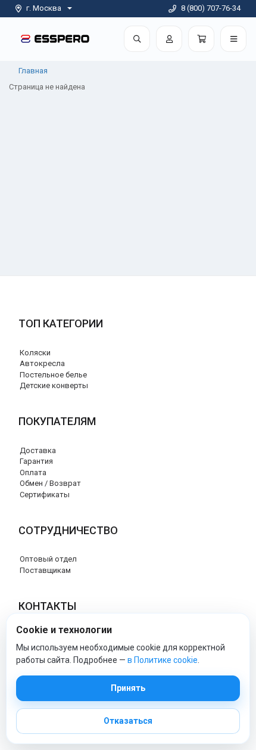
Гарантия (36, 461)
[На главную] (55, 38)
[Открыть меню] (233, 39)
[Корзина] (201, 39)
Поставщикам (45, 570)
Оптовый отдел (48, 558)
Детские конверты (54, 385)
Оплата (33, 472)
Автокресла (42, 363)
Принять (128, 688)
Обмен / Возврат (50, 483)
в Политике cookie (162, 660)
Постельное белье (53, 374)
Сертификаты (45, 494)
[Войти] (169, 39)
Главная (33, 70)
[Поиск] (137, 39)
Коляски (35, 352)
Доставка (38, 450)
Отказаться (128, 721)
